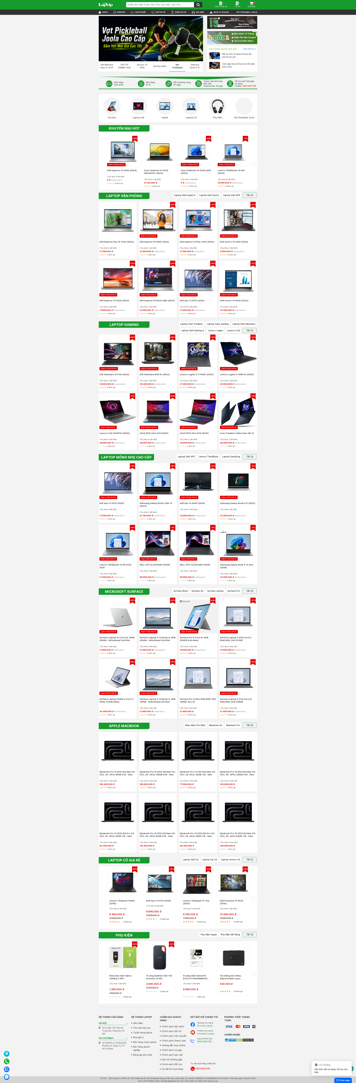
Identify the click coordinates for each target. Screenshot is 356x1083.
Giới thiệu (138, 1023)
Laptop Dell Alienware (243, 324)
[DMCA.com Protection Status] (245, 1040)
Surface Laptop (215, 591)
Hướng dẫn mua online (173, 1045)
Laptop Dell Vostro (209, 195)
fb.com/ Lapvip (205, 1025)
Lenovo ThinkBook (208, 456)
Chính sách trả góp (172, 1050)
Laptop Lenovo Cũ (230, 859)
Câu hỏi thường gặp (172, 1059)
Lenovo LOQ (233, 330)
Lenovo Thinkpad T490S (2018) (122, 902)
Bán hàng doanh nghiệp (141, 1048)
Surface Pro (234, 591)
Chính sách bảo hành (173, 1026)
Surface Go (197, 591)
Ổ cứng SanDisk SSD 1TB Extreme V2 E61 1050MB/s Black (159, 977)
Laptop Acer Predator (191, 324)
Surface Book (181, 591)
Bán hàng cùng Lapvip (144, 1042)
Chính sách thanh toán (174, 1040)
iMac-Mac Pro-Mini (195, 725)
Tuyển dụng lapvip (142, 1032)
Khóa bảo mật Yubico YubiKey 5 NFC (120, 977)
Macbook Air (215, 725)
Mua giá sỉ (138, 1037)
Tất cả (249, 195)
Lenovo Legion (215, 330)
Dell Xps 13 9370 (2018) (158, 901)
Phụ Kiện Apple (209, 934)
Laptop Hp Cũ (209, 859)
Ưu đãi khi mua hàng (172, 1069)
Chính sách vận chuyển (174, 1036)
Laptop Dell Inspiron (184, 195)
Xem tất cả (248, 49)
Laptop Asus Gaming (217, 324)
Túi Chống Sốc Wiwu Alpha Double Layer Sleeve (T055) (230, 977)
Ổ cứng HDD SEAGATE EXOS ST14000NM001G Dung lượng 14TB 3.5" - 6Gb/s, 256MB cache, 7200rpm (195, 977)
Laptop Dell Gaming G (192, 330)
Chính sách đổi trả (171, 1031)
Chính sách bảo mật (172, 1055)
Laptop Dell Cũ (190, 859)
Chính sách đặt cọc (172, 1064)
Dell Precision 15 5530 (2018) (231, 902)
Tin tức (237, 7)
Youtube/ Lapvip (205, 1033)
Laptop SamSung (231, 456)
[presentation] (102, 164)
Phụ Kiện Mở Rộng (230, 934)
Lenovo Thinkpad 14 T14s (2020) (196, 902)
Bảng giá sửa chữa (142, 1055)
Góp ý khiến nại (221, 7)
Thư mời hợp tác (141, 1028)
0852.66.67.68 (249, 86)
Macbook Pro (233, 725)
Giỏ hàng (251, 5)
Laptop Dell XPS (231, 195)
